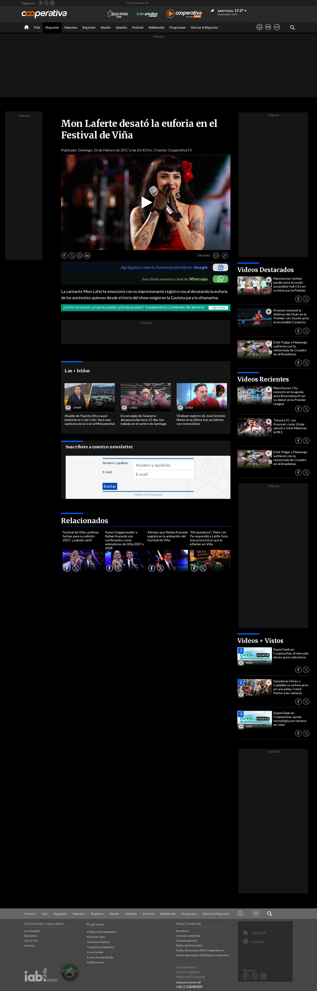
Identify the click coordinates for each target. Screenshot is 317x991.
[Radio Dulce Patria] (117, 14)
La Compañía (32, 931)
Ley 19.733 (31, 940)
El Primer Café (96, 937)
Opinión (121, 27)
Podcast (137, 27)
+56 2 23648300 (189, 987)
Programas (177, 27)
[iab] (41, 986)
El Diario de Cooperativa (101, 931)
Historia (29, 945)
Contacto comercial (188, 935)
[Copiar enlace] (225, 255)
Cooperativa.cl (186, 967)
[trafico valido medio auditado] (70, 980)
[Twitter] (46, 3)
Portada (30, 913)
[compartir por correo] (216, 255)
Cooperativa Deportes (100, 947)
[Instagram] (52, 3)
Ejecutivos (30, 935)
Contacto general (186, 940)
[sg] (277, 31)
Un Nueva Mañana (98, 942)
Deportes (70, 27)
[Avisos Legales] (259, 31)
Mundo (106, 27)
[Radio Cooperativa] (184, 14)
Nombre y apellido (115, 463)
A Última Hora (95, 962)
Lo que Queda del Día (100, 957)
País (37, 27)
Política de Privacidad (148, 495)
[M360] (268, 31)
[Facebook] (40, 3)
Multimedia (156, 27)
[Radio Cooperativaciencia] (147, 14)
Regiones (89, 27)
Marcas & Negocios (204, 27)
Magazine (52, 27)
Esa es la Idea (95, 952)
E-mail (107, 472)
